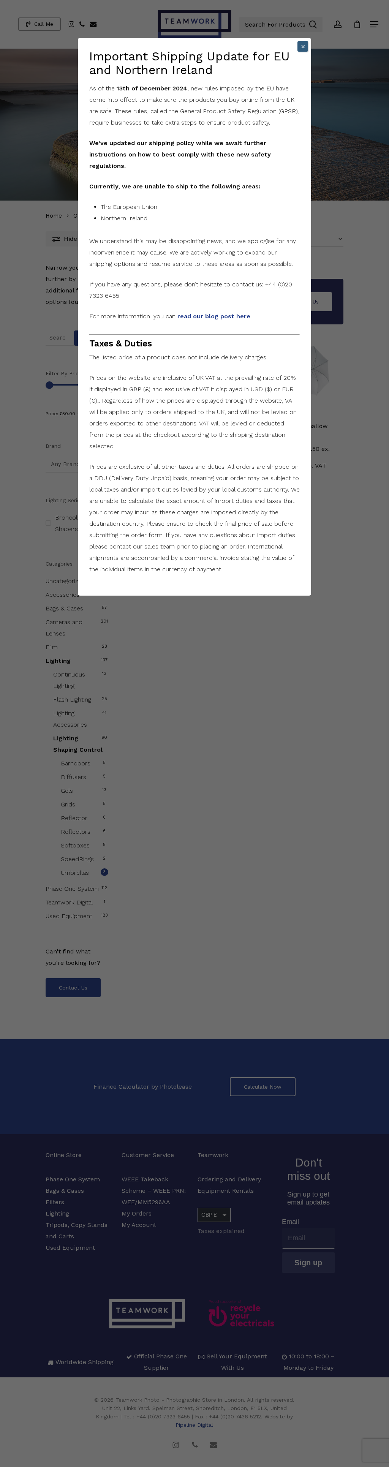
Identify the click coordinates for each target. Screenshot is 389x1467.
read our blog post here (213, 316)
